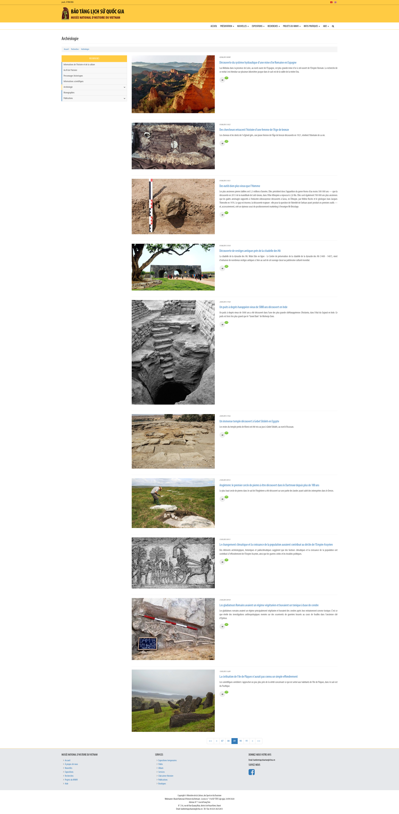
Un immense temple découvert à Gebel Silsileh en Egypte (249, 421)
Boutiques (162, 784)
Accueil (214, 26)
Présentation (226, 26)
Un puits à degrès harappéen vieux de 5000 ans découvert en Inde (253, 307)
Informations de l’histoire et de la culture (79, 64)
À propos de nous (71, 764)
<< (210, 741)
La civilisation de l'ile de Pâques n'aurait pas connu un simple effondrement (258, 677)
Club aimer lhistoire (165, 776)
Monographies (69, 92)
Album (160, 768)
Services (161, 772)
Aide (325, 26)
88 (228, 741)
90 (241, 741)
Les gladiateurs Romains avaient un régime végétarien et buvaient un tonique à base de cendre (269, 605)
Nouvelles (242, 26)
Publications (68, 98)
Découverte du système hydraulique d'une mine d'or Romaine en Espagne (257, 63)
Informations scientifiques (74, 81)
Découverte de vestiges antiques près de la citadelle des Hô (250, 251)
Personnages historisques (73, 76)
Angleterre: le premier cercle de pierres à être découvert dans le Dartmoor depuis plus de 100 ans (269, 485)
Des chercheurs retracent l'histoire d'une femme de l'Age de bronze (254, 130)
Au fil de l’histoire (70, 70)
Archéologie (85, 49)
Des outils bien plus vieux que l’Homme (239, 186)
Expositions (257, 26)
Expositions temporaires (167, 760)
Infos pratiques (311, 26)
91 (247, 741)
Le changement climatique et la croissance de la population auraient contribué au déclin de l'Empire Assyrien (276, 545)
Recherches (273, 26)
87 (222, 741)
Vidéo (160, 764)
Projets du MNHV (291, 26)
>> (258, 741)
